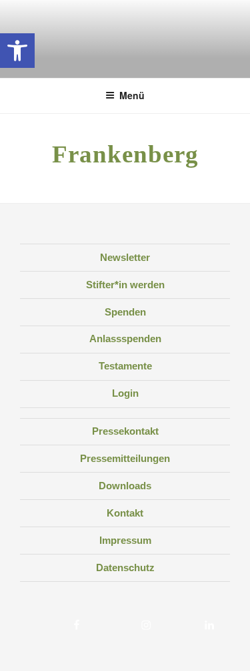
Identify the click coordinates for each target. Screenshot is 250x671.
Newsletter (125, 257)
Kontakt (125, 513)
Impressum (125, 540)
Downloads (125, 485)
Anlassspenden (125, 338)
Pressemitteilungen (125, 458)
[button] (17, 50)
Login (125, 393)
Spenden (125, 312)
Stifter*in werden (125, 284)
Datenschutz (125, 567)
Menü (132, 95)
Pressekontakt (125, 431)
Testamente (125, 365)
